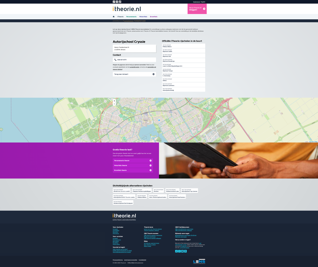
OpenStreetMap (313, 142)
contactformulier (134, 67)
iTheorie (120, 17)
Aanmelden (116, 230)
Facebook (183, 246)
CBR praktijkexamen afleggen (183, 230)
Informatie (116, 233)
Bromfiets (153, 17)
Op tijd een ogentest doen (151, 243)
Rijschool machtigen (150, 236)
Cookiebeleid (142, 260)
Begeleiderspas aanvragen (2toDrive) (185, 235)
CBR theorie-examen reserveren (153, 235)
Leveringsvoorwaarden (130, 260)
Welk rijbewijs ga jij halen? (120, 249)
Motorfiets (143, 17)
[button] (159, 120)
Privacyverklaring (118, 260)
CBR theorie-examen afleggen (152, 238)
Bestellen (115, 232)
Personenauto (131, 17)
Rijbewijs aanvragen (181, 236)
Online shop (116, 244)
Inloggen (115, 229)
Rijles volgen (147, 246)
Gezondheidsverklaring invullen (122, 252)
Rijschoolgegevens (128, 20)
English (203, 2)
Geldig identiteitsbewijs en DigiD (122, 250)
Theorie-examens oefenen (151, 230)
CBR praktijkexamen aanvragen (184, 229)
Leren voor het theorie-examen (153, 229)
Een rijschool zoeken (150, 244)
